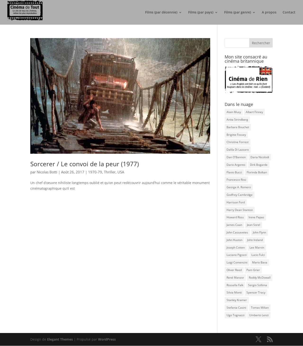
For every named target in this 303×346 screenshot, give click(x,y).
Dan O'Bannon (236, 157)
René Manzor (235, 278)
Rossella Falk (235, 285)
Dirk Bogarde (258, 165)
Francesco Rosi (236, 180)
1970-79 (95, 172)
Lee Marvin (257, 247)
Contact (289, 12)
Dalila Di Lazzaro (238, 150)
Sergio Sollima (257, 285)
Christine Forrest (238, 142)
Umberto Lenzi (259, 315)
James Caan (234, 225)
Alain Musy (234, 112)
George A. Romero (239, 187)
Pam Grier (253, 270)
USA (120, 172)
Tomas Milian (260, 308)
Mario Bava (259, 262)
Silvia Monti (234, 292)
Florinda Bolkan (257, 172)
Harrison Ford (236, 202)
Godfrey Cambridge (240, 195)
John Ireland (255, 240)
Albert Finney (254, 112)
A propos (269, 12)
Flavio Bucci (234, 172)
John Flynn (259, 232)
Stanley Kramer (237, 300)
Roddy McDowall (260, 278)
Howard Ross (235, 217)
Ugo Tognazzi (236, 315)
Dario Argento (236, 165)
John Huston (234, 240)
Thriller (110, 172)
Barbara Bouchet (238, 127)
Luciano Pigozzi (237, 255)
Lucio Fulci (258, 255)
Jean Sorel (253, 225)
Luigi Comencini (237, 262)
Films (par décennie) (161, 12)
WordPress (107, 339)
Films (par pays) (200, 12)
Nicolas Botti (47, 172)
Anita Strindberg (237, 120)
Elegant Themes (60, 339)
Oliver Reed (234, 270)
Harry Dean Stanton (240, 210)
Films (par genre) (237, 12)
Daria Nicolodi (259, 157)
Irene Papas (256, 217)
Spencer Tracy (255, 292)
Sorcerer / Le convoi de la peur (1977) (84, 164)
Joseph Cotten (236, 247)
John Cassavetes (237, 232)
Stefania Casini (236, 308)
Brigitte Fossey (236, 135)
